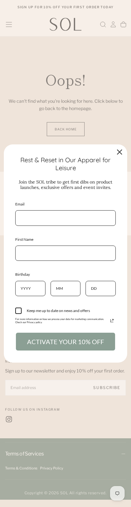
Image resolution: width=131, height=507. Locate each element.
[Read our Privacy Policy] (112, 320)
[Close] (119, 152)
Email (19, 204)
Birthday (22, 274)
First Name (24, 239)
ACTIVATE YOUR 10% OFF (65, 341)
